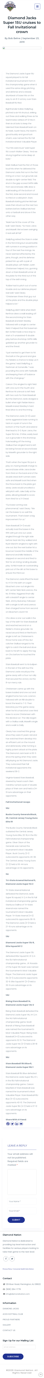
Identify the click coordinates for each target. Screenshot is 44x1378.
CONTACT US (9, 1330)
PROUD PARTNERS (11, 1319)
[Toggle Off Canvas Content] (37, 6)
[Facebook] (8, 1124)
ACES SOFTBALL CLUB (13, 1314)
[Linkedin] (17, 1124)
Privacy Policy (7, 1269)
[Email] (21, 1124)
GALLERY (7, 1324)
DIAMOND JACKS (11, 1308)
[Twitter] (12, 1124)
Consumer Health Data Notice (23, 1269)
